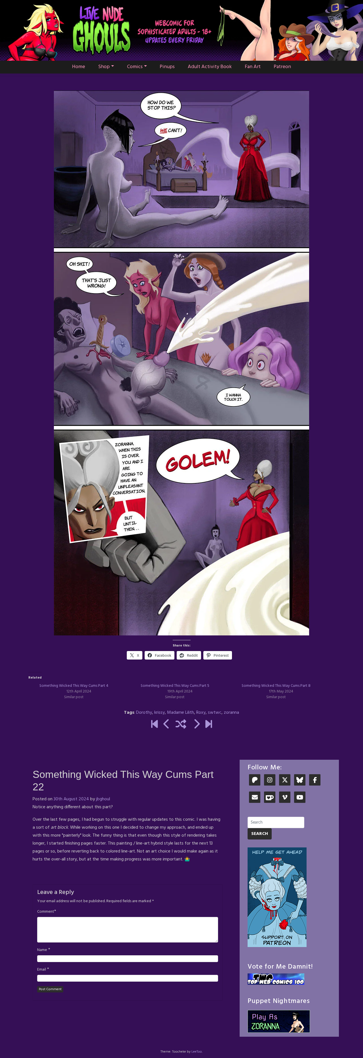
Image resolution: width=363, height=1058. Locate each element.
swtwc (214, 712)
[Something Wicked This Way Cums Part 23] (196, 725)
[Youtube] (299, 798)
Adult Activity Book (210, 67)
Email (41, 970)
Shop (104, 67)
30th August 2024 (71, 799)
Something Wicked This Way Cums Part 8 (276, 686)
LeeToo (196, 1052)
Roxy (201, 712)
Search (259, 833)
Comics (135, 67)
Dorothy (144, 712)
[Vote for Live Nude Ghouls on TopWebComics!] (276, 979)
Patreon (282, 67)
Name (42, 950)
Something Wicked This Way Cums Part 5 (175, 686)
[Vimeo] (284, 798)
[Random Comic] (181, 725)
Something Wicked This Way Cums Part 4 (73, 686)
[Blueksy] (299, 780)
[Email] (254, 798)
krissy (159, 712)
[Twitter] (284, 780)
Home (78, 67)
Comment (45, 912)
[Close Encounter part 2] (208, 725)
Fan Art (253, 67)
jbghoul (103, 799)
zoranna (231, 712)
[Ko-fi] (269, 798)
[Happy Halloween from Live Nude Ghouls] (154, 725)
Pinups (167, 67)
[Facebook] (314, 780)
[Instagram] (269, 780)
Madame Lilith (180, 712)
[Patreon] (254, 780)
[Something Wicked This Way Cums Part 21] (166, 725)
